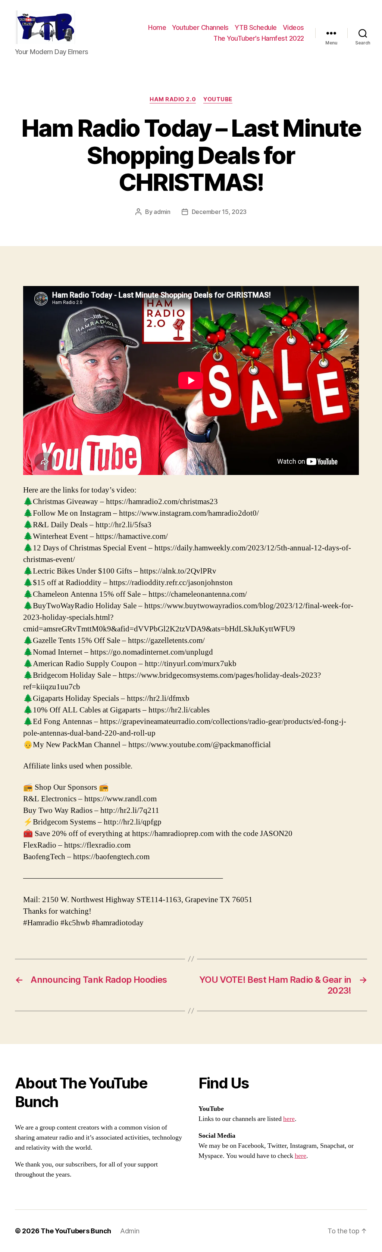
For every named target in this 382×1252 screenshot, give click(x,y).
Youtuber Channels (200, 27)
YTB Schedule (256, 27)
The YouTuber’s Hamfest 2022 (258, 38)
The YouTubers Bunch (76, 1231)
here (289, 1119)
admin (162, 211)
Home (157, 27)
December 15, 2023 (219, 211)
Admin (130, 1231)
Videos (293, 27)
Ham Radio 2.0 (173, 99)
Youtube (217, 99)
